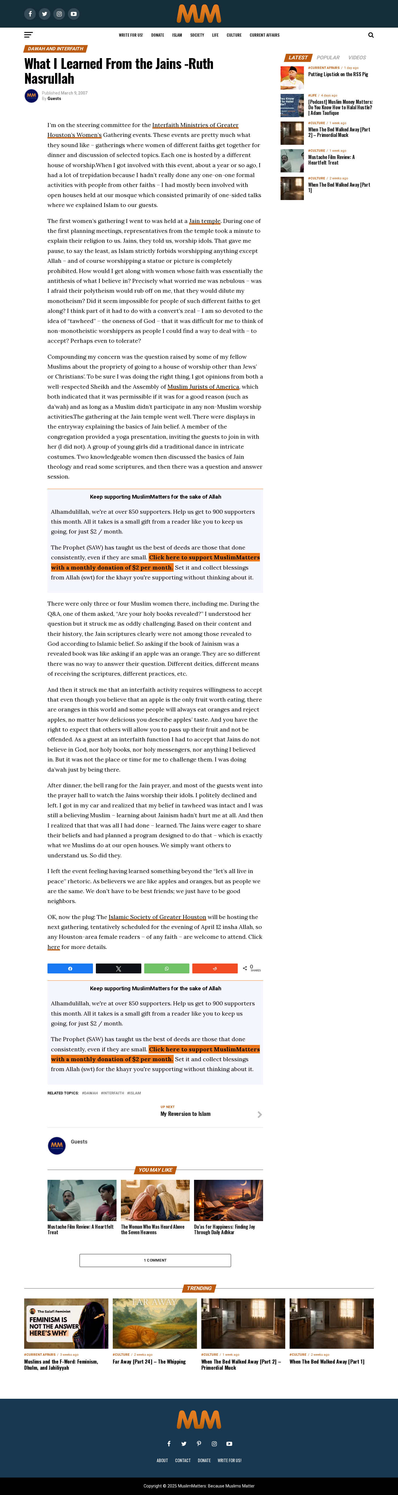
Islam (177, 35)
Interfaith (113, 1093)
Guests (54, 98)
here (53, 946)
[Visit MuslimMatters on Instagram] (214, 1444)
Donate (157, 35)
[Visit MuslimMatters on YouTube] (229, 1444)
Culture (234, 35)
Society (197, 35)
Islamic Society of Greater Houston (157, 916)
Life (215, 35)
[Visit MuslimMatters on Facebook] (169, 1444)
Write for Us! (131, 35)
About (162, 1460)
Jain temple (205, 220)
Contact (183, 1460)
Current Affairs (264, 35)
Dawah (91, 1093)
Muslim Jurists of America (203, 386)
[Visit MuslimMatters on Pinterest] (199, 1444)
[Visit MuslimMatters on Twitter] (184, 1444)
